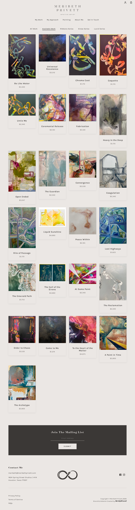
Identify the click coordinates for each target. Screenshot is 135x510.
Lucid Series (99, 29)
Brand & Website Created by (104, 501)
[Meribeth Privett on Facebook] (120, 475)
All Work (33, 29)
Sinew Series (83, 29)
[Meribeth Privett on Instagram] (124, 475)
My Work (39, 20)
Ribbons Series (66, 29)
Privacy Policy (14, 496)
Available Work (48, 29)
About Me (79, 20)
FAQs (10, 503)
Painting (67, 20)
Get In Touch (93, 20)
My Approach (53, 20)
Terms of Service (15, 500)
